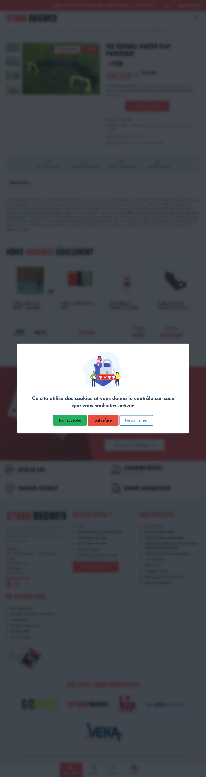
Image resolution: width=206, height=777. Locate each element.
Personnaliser (136, 420)
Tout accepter (70, 420)
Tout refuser (103, 420)
